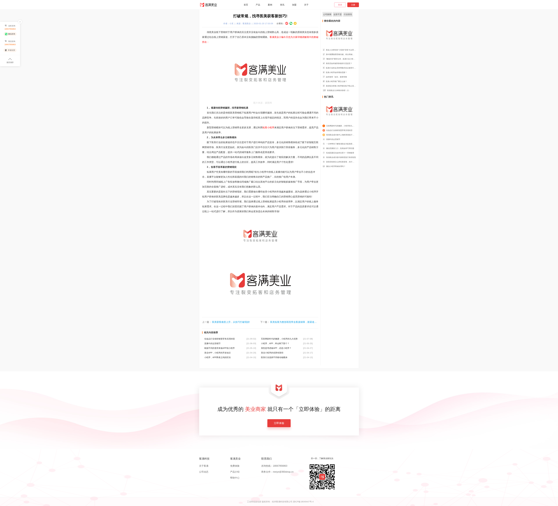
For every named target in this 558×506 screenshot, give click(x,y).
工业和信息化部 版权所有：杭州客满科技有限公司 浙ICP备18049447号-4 (280, 501)
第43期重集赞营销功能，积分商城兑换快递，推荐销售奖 (346, 54)
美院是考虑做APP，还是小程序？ (276, 348)
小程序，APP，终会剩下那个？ (275, 343)
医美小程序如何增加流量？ (335, 72)
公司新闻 (327, 14)
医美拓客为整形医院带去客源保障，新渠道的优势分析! (298, 322)
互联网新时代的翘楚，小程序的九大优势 (279, 339)
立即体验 (279, 423)
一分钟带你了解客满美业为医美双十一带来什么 (343, 144)
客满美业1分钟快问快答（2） (336, 90)
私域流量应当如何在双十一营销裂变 (338, 153)
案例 (270, 4)
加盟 (294, 4)
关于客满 (203, 466)
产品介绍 (234, 472)
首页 (246, 4)
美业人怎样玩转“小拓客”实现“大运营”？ (339, 50)
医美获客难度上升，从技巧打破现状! (231, 322)
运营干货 (337, 14)
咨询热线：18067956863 (274, 466)
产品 (258, 4)
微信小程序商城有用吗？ (334, 166)
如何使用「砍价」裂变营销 (335, 77)
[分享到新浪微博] (286, 23)
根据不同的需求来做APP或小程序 (219, 348)
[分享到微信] (290, 23)
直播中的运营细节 (212, 343)
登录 (340, 5)
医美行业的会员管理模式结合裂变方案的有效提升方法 (345, 68)
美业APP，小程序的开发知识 (217, 353)
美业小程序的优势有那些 (272, 353)
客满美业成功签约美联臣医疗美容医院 (339, 157)
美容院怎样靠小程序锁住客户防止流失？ (340, 86)
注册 (353, 5)
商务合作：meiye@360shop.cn (277, 472)
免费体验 (234, 466)
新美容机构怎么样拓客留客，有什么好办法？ (342, 162)
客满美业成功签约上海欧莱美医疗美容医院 (341, 135)
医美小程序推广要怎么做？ (335, 81)
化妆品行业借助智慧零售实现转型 (219, 339)
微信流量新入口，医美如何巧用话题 (338, 148)
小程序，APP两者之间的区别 (217, 357)
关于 (306, 4)
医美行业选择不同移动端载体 (274, 357)
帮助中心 (234, 478)
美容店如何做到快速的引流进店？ (337, 63)
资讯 (282, 4)
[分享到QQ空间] (295, 23)
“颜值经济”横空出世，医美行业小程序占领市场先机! (344, 59)
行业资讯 (348, 14)
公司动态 (203, 472)
